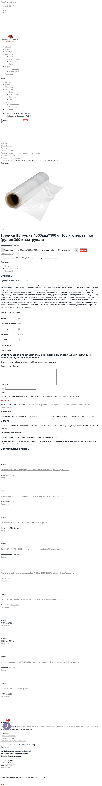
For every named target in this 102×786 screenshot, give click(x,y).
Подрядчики (10, 74)
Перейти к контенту (9, 2)
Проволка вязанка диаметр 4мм (14, 688)
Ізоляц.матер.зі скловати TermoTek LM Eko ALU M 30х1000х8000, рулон (31, 599)
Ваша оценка (7, 366)
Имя (3, 388)
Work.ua (13, 745)
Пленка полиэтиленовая (10, 158)
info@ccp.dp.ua (6, 768)
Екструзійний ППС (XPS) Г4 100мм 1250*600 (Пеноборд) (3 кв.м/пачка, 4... (31, 549)
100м (20, 318)
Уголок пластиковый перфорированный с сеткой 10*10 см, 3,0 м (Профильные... (35, 470)
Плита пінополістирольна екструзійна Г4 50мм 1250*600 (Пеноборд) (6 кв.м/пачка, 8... (37, 573)
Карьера (12, 64)
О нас (11, 56)
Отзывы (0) (9, 271)
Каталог (8, 47)
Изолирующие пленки (9, 155)
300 (19, 329)
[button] (51, 78)
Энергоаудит (14, 71)
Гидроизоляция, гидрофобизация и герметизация (20, 153)
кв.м (19, 324)
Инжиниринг (14, 69)
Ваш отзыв (6, 384)
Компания (9, 54)
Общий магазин (7, 150)
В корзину (83, 250)
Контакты (13, 61)
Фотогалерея (14, 59)
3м (19, 339)
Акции (7, 49)
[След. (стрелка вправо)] (3, 784)
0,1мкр (20, 334)
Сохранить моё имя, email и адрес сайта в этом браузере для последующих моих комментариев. (41, 396)
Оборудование (10, 51)
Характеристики (11, 268)
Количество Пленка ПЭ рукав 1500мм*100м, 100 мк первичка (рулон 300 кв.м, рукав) (37, 250)
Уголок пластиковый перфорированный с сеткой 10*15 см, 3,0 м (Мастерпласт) (34, 496)
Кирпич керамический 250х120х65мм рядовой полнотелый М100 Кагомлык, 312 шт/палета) (40, 662)
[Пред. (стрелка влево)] (1, 784)
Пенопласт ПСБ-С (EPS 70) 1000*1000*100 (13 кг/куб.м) (24, 522)
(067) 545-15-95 (10, 765)
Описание (8, 266)
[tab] (53, 266)
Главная (4, 148)
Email (3, 392)
